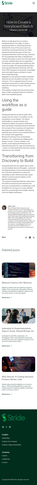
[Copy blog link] (26, 237)
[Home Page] (9, 3)
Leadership (6, 459)
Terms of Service (7, 475)
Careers (4, 456)
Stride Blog (5, 438)
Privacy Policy (6, 472)
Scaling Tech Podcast (9, 441)
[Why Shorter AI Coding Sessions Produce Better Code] (18, 363)
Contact (4, 462)
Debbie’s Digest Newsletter (11, 445)
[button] (33, 3)
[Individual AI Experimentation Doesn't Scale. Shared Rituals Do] (18, 315)
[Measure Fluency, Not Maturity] (18, 269)
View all (7, 401)
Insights (5, 434)
